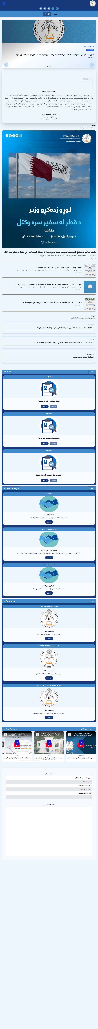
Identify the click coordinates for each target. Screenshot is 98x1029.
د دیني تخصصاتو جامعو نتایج (83, 778)
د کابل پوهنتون (87, 781)
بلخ (90, 797)
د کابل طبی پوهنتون (85, 789)
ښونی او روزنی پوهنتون (84, 793)
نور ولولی (44, 406)
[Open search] (3, 3)
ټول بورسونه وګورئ (9, 601)
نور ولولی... (49, 638)
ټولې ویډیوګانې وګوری (10, 729)
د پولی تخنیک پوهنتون (85, 785)
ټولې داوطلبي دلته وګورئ (11, 488)
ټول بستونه (7, 371)
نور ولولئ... (49, 678)
